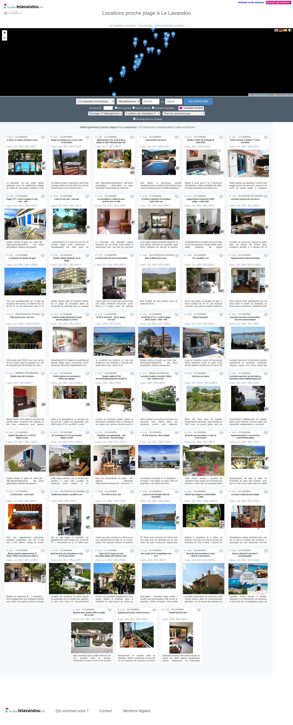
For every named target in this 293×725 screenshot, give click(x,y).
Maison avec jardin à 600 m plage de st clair (89, 613)
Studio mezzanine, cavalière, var (66, 494)
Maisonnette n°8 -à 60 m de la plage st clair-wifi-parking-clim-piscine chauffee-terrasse (111, 142)
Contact (105, 711)
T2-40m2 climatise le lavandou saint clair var (156, 200)
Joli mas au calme (200, 376)
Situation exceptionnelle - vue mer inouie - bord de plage (111, 436)
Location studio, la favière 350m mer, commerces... (156, 377)
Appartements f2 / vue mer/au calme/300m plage (245, 436)
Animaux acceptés (164, 108)
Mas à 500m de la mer (156, 258)
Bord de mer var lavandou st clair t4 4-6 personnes (67, 554)
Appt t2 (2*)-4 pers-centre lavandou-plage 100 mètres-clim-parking (111, 555)
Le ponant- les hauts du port (22, 258)
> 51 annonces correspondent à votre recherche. (166, 127)
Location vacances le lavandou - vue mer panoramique (245, 318)
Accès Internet (143, 108)
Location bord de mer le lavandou (111, 258)
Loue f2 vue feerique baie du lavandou (156, 495)
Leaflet (252, 95)
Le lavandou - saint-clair (22, 494)
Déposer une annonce (278, 3)
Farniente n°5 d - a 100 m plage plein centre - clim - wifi (156, 318)
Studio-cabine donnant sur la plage (67, 259)
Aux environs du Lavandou (169, 25)
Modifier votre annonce (251, 3)
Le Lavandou (146, 25)
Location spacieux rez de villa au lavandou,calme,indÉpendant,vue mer (245, 378)
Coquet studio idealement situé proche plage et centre (67, 318)
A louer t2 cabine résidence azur (22, 140)
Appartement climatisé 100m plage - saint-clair (200, 200)
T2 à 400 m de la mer (111, 494)
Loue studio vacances (156, 140)
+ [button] (5, 33)
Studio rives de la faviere (22, 376)
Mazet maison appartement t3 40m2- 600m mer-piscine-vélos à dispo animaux (22, 555)
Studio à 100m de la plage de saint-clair (200, 141)
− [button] (5, 38)
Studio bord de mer (178, 612)
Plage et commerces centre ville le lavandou (66, 141)
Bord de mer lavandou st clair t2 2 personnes (200, 436)
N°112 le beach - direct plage (156, 435)
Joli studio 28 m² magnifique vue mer (155, 554)
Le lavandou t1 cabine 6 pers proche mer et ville (111, 200)
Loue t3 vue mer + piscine (66, 199)
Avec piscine (124, 108)
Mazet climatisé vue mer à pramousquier (245, 554)
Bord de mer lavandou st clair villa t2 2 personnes (200, 554)
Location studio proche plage (245, 494)
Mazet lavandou (200, 317)
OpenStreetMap (262, 95)
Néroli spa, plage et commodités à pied (200, 495)
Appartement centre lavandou (245, 258)
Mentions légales (137, 711)
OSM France (286, 95)
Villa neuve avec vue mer (22, 317)
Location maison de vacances (245, 199)
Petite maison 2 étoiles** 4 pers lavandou (245, 141)
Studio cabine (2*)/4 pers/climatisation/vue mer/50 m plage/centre (111, 378)
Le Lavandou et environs (122, 25)
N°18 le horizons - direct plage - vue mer (111, 318)
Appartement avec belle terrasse (134, 612)
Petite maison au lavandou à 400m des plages (66, 377)
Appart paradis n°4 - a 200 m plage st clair (22, 436)
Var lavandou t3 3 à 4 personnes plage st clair (66, 436)
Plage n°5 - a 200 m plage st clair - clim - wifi (22, 200)
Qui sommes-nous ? (72, 711)
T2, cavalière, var (200, 258)
